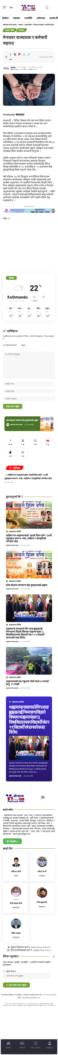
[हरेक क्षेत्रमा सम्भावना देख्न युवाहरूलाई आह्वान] (47, 423)
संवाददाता (12, 67)
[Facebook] (10, 442)
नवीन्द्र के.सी (42, 871)
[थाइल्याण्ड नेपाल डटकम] (29, 7)
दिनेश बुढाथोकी (42, 902)
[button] (5, 7)
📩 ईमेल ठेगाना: (9, 971)
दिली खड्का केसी (16, 903)
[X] (23, 442)
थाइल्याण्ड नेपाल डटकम (16, 424)
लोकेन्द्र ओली (16, 871)
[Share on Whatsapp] (24, 54)
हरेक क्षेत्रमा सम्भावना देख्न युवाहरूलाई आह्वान (22, 420)
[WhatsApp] (23, 454)
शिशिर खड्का (16, 933)
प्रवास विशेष (9, 30)
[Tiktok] (10, 454)
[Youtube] (48, 442)
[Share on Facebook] (10, 54)
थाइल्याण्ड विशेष (18, 702)
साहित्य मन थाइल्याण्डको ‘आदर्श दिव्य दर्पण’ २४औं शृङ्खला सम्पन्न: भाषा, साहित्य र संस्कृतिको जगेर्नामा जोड (29, 538)
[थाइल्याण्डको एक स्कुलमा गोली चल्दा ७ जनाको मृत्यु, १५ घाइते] (29, 661)
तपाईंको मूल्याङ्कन (11, 345)
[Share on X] (15, 54)
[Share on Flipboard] (20, 54)
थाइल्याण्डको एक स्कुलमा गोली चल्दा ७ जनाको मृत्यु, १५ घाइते (27, 683)
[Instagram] (35, 442)
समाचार (22, 30)
